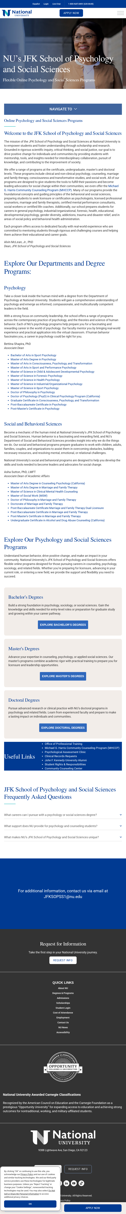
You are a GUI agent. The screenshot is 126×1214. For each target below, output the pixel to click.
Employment (63, 1017)
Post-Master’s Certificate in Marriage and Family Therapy (46, 516)
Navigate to (61, 109)
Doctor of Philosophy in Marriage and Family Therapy (43, 499)
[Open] (120, 13)
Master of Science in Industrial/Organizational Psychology (46, 384)
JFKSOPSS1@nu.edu (63, 896)
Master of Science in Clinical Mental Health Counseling (44, 491)
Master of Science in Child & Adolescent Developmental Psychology (52, 371)
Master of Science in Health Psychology (35, 380)
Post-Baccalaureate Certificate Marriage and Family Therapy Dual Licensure (57, 508)
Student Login (63, 1008)
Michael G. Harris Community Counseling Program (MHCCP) (82, 748)
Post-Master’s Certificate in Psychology (35, 408)
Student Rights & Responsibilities (65, 764)
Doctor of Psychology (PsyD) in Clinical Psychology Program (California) (55, 396)
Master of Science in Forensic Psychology (36, 375)
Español (36, 4)
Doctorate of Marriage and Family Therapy (37, 504)
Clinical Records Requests (61, 756)
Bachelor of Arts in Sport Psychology (33, 355)
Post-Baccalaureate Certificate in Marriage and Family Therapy (49, 512)
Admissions (63, 998)
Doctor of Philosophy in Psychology (33, 392)
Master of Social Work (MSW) (29, 495)
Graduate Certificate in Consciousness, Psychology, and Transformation (55, 400)
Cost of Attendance (63, 1012)
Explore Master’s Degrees (63, 676)
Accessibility (63, 1032)
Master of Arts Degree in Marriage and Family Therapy (44, 487)
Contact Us (63, 1022)
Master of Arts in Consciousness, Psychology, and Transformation (51, 363)
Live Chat (56, 4)
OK (30, 1204)
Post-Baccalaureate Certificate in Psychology (38, 404)
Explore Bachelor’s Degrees (63, 624)
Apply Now (71, 13)
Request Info (63, 960)
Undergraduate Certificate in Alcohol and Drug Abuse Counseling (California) (58, 520)
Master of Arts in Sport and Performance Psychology (43, 367)
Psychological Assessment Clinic (65, 752)
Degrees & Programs (63, 993)
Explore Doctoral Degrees (63, 727)
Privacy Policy (63, 1200)
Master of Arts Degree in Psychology (33, 359)
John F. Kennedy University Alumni (66, 760)
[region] (30, 1188)
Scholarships (63, 1003)
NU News (63, 1027)
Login (46, 4)
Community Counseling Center (63, 768)
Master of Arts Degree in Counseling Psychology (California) (48, 483)
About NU (63, 988)
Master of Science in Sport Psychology (35, 388)
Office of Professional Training (63, 743)
